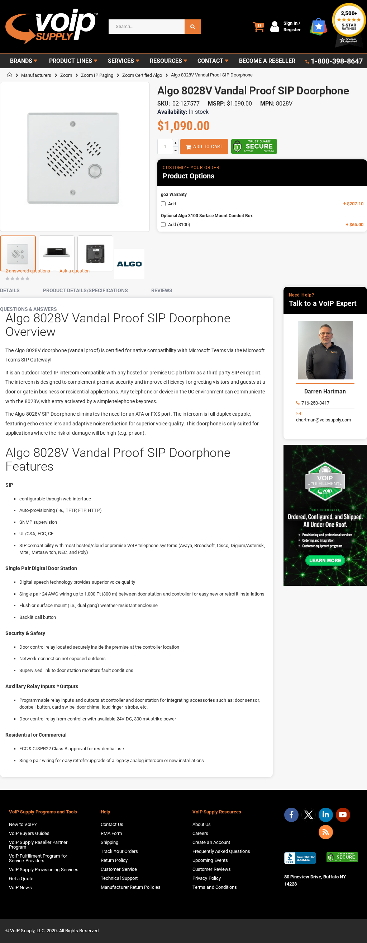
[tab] (15, 290)
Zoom (66, 75)
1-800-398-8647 (337, 61)
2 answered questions (27, 271)
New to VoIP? (23, 824)
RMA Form (111, 833)
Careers (200, 833)
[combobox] (155, 26)
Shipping (110, 842)
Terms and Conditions (214, 887)
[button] (57, 251)
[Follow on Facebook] (291, 815)
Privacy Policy (206, 878)
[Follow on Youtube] (343, 815)
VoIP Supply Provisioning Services (43, 869)
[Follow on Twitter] (308, 816)
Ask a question (74, 271)
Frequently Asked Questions (221, 851)
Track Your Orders (119, 851)
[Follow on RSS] (326, 832)
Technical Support (119, 878)
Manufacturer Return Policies (131, 887)
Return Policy (114, 860)
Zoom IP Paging (97, 75)
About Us (201, 824)
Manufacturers (36, 75)
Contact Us (112, 824)
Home (9, 75)
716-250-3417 (315, 403)
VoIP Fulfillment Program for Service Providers (38, 858)
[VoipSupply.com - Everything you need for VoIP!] (51, 27)
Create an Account (211, 842)
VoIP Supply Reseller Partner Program (38, 845)
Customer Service (119, 869)
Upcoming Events (210, 860)
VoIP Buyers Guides (29, 833)
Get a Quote (21, 878)
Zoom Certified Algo (142, 75)
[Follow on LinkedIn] (326, 815)
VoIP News (20, 887)
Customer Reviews (211, 869)
